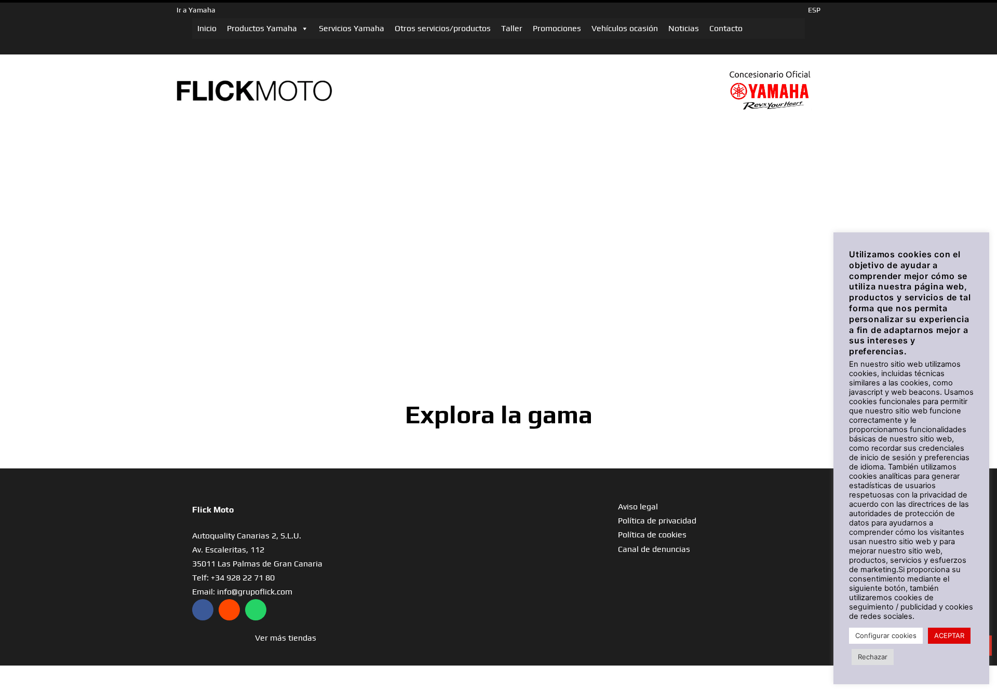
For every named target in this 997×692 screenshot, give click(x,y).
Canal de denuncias (654, 549)
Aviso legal (638, 506)
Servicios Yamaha (351, 28)
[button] (285, 638)
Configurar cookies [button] (886, 635)
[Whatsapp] (255, 609)
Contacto (726, 28)
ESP (814, 10)
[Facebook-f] (202, 609)
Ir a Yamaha (196, 10)
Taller (511, 28)
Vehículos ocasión (624, 28)
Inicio (207, 28)
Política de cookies (652, 534)
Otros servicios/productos (443, 28)
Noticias (683, 28)
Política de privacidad (657, 520)
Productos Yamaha (262, 28)
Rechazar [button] (872, 657)
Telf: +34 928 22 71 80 (233, 578)
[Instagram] (229, 609)
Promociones (557, 28)
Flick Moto (213, 510)
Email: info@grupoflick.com (242, 592)
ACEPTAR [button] (949, 635)
